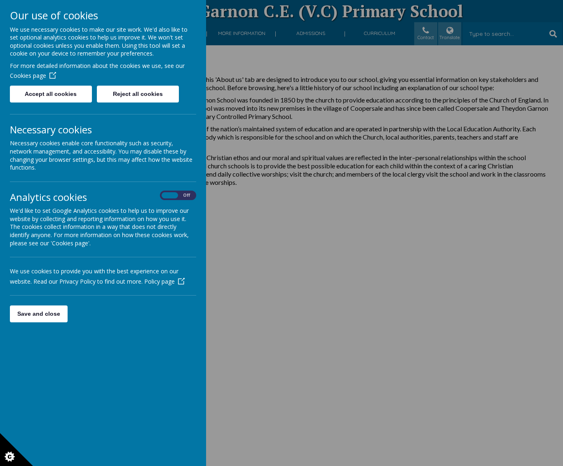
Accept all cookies (51, 94)
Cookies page (28, 75)
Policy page (159, 281)
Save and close (38, 313)
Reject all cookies (138, 94)
